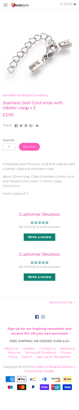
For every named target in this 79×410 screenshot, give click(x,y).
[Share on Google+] (31, 125)
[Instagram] (43, 317)
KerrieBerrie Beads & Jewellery (25, 95)
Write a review (39, 237)
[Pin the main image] (25, 125)
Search (27, 357)
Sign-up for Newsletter (54, 357)
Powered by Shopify (39, 371)
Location (29, 348)
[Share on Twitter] (21, 125)
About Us (11, 348)
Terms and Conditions (40, 352)
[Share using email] (37, 125)
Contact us (47, 348)
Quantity (8, 140)
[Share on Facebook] (16, 125)
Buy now (29, 146)
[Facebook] (37, 317)
